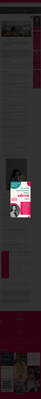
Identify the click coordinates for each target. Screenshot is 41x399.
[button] (29, 182)
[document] (20, 199)
